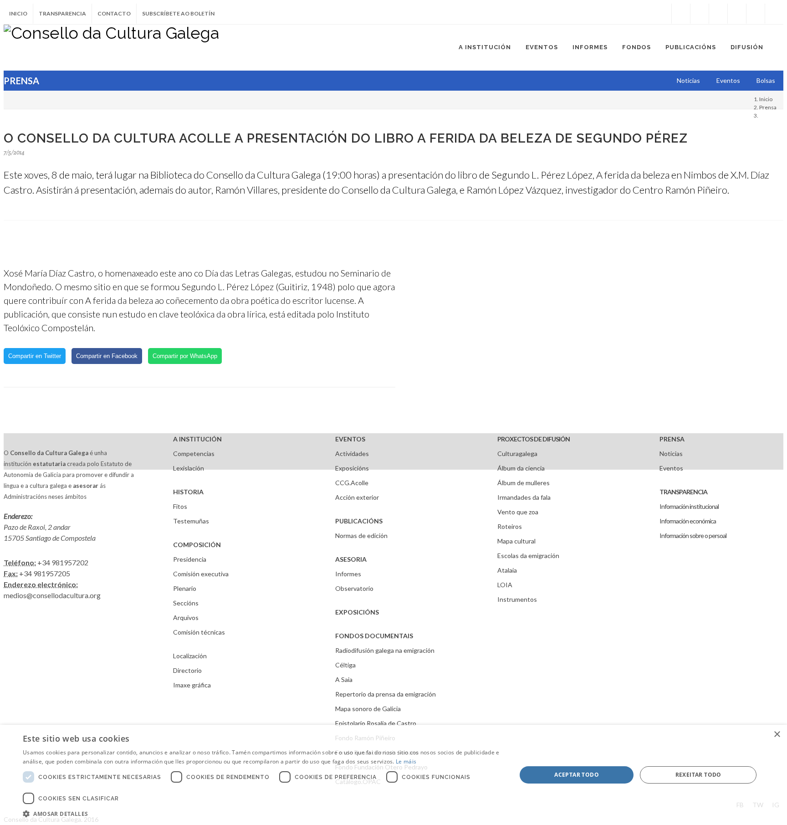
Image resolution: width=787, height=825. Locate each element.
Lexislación (188, 468)
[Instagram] (662, 14)
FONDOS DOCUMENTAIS (374, 636)
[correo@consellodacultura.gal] (774, 14)
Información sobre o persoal (692, 535)
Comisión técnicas (199, 632)
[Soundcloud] (718, 14)
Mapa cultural (516, 541)
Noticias (671, 453)
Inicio (18, 13)
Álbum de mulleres (523, 483)
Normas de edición (361, 535)
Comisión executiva (201, 574)
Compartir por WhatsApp (185, 356)
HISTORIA (188, 492)
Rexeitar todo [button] (698, 775)
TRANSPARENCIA (683, 492)
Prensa (768, 107)
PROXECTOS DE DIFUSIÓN (533, 439)
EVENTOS (350, 439)
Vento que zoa (517, 512)
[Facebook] (681, 14)
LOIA (504, 585)
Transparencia (62, 13)
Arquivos (186, 617)
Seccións (186, 603)
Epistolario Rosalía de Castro (375, 723)
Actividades (352, 453)
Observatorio (354, 588)
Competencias (194, 453)
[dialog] (393, 775)
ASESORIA (351, 559)
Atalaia (507, 570)
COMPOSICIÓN (197, 544)
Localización (190, 656)
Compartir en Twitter (34, 356)
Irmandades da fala (524, 497)
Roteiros (509, 526)
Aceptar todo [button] (576, 775)
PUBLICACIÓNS (359, 521)
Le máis (406, 761)
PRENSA (672, 439)
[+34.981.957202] (755, 14)
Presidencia (189, 559)
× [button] (776, 734)
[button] (262, 813)
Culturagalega (517, 453)
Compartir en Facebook (107, 356)
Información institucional (689, 506)
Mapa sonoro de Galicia (368, 708)
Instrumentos (517, 599)
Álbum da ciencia (521, 468)
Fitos (180, 506)
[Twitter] (699, 14)
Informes (348, 574)
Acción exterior (357, 497)
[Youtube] (737, 14)
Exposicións (352, 468)
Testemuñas (191, 521)
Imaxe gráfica (192, 685)
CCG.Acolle (351, 483)
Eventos (671, 468)
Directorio (187, 670)
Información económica (687, 521)
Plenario (184, 588)
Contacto (114, 13)
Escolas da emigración (528, 555)
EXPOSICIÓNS (357, 612)
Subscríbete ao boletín (178, 13)
